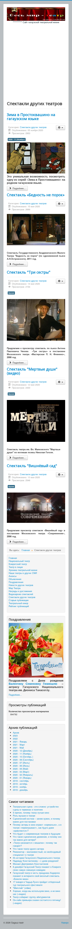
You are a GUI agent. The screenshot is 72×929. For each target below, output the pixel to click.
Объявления (15, 579)
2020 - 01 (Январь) (22, 777)
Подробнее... (19, 188)
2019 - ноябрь (20, 786)
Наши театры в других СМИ (23, 573)
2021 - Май (18, 747)
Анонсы (12, 576)
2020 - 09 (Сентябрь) (23, 759)
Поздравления (16, 582)
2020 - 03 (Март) (21, 771)
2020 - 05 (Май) (20, 768)
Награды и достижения (20, 591)
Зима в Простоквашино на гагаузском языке (31, 116)
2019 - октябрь (20, 783)
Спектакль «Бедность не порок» (35, 194)
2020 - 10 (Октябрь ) (23, 756)
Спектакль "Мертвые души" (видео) (32, 371)
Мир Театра (14, 588)
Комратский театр (18, 564)
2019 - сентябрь (21, 780)
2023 (15, 735)
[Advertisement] (36, 61)
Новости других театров (21, 585)
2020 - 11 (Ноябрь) (16, 139)
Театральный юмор (18, 603)
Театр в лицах (16, 567)
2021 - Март (19, 744)
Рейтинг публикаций (19, 606)
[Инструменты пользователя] (60, 127)
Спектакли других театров (33, 127)
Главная (13, 558)
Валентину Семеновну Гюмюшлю (33, 684)
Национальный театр (19, 561)
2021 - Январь (20, 741)
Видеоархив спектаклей (21, 594)
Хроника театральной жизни (23, 570)
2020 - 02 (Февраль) (23, 774)
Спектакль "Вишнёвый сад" (32, 465)
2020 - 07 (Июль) (21, 762)
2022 (15, 738)
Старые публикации (18, 600)
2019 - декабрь (20, 789)
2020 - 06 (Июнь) (21, 765)
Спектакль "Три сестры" (28, 272)
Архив (11, 293)
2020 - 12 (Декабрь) (22, 750)
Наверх (65, 922)
